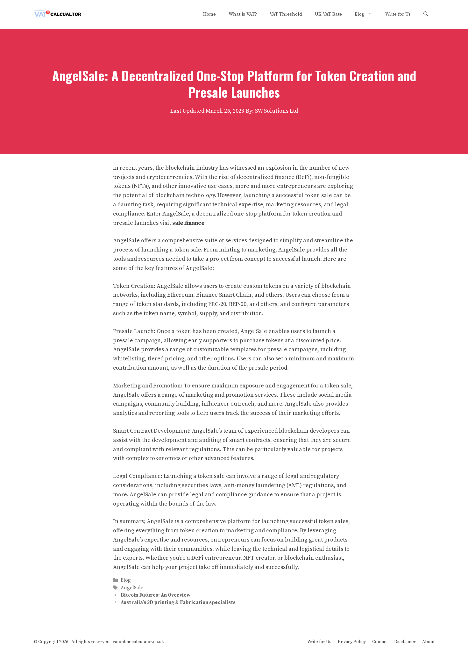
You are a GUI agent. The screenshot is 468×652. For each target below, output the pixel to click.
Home (209, 14)
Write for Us (398, 14)
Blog (360, 14)
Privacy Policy (352, 642)
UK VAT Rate (328, 14)
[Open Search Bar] (426, 14)
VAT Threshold (286, 14)
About (428, 642)
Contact (380, 642)
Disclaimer (405, 642)
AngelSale (132, 588)
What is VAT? (243, 14)
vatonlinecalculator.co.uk (138, 642)
